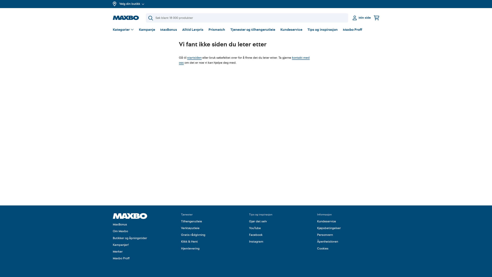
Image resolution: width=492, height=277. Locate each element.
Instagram (256, 241)
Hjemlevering (190, 248)
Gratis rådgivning (193, 235)
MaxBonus (168, 29)
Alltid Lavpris (192, 29)
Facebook (256, 235)
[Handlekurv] (376, 17)
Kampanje (147, 29)
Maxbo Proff (352, 29)
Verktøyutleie (190, 228)
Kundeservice (291, 29)
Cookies (322, 248)
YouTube (255, 228)
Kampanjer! (121, 245)
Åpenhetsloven (327, 241)
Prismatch (217, 29)
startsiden (194, 58)
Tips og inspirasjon (323, 29)
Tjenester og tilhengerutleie (252, 29)
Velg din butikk (129, 4)
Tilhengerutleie (191, 221)
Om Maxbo (120, 231)
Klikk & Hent (189, 241)
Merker (118, 251)
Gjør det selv (258, 221)
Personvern (325, 235)
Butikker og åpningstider (130, 238)
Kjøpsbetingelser (329, 228)
